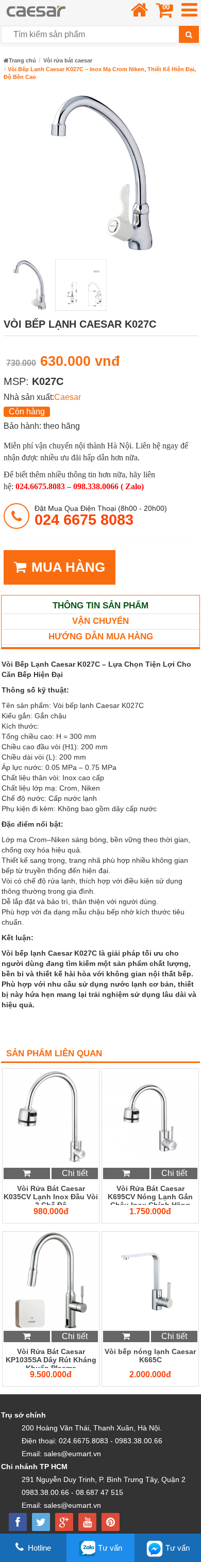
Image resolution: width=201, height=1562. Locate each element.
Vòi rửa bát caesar (67, 60)
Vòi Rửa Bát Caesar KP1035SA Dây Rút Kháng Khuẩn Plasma (51, 1357)
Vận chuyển (100, 621)
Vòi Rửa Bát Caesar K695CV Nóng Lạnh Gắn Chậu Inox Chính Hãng (150, 1194)
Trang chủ (22, 60)
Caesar (67, 397)
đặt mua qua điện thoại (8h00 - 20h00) (101, 515)
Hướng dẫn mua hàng (100, 636)
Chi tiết (75, 1173)
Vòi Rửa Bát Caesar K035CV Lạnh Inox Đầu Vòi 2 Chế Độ (51, 1194)
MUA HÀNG (68, 567)
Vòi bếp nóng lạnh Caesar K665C (150, 1355)
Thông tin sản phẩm (100, 605)
